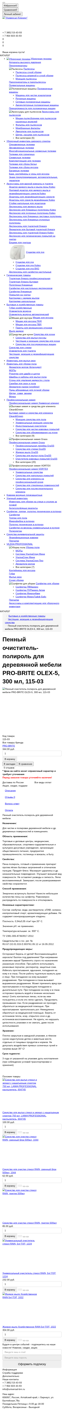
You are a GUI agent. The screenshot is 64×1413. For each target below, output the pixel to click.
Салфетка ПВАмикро (27, 587)
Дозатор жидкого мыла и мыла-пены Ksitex (32, 187)
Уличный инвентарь (17, 498)
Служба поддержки (12, 1373)
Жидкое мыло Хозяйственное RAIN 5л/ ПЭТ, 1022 (29, 1326)
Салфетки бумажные (20, 291)
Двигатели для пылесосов (29, 131)
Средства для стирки (20, 347)
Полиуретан (15, 531)
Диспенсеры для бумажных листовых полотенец (35, 216)
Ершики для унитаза (20, 242)
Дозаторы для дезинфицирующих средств (31, 196)
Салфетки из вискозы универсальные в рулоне (34, 527)
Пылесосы (29, 68)
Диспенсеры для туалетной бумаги (28, 226)
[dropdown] (3, 2)
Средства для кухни (44, 334)
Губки (12, 573)
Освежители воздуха (20, 311)
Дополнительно (10, 1376)
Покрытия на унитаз (20, 294)
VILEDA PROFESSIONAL (20, 544)
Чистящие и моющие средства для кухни (38, 341)
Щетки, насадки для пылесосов (32, 134)
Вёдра (12, 396)
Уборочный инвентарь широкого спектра (28, 141)
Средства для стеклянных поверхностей (37, 485)
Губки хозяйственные (20, 307)
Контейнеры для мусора (22, 570)
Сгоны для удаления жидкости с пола (29, 380)
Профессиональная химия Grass (27, 442)
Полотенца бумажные (21, 285)
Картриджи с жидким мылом (24, 298)
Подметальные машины (22, 85)
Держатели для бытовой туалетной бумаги (32, 229)
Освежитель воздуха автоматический (29, 314)
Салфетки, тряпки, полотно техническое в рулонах (34, 511)
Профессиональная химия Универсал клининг (34, 403)
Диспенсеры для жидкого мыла (26, 206)
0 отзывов (9, 767)
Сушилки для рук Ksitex (28, 265)
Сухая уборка (16, 580)
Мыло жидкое (16, 331)
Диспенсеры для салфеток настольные (30, 272)
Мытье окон (15, 577)
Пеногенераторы (18, 65)
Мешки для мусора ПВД (28, 324)
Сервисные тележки (20, 157)
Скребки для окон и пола (22, 383)
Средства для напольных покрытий (35, 475)
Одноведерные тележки (22, 144)
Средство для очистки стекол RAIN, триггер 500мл (29, 1223)
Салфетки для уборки (47, 583)
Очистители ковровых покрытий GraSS (36, 458)
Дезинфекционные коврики (23, 537)
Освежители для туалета (22, 350)
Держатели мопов (25, 563)
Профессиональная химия (21, 399)
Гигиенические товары (19, 275)
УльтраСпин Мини (25, 557)
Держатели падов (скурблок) (24, 386)
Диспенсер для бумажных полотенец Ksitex (32, 209)
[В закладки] (24, 1132)
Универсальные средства (29, 472)
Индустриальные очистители (31, 426)
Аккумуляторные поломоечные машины (37, 105)
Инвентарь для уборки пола (22, 364)
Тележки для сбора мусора (23, 167)
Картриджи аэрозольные (22, 301)
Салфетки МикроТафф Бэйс (31, 596)
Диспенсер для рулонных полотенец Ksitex (32, 213)
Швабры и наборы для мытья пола (28, 377)
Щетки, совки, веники (20, 393)
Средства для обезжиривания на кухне (37, 432)
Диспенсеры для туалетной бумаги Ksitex (31, 232)
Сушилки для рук (35, 252)
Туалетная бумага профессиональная (29, 278)
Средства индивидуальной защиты (25, 534)
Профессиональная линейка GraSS (35, 445)
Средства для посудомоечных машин (36, 344)
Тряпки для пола (18, 518)
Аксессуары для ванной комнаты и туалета (30, 183)
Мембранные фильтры (28, 128)
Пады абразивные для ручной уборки (29, 390)
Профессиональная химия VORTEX (28, 469)
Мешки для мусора (43, 317)
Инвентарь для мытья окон (21, 360)
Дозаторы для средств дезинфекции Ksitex (32, 200)
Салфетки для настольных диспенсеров (30, 288)
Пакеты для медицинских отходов (34, 327)
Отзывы (10, 797)
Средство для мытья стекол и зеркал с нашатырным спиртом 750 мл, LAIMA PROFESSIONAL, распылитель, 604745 (30, 1115)
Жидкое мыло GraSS (27, 452)
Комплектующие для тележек (25, 160)
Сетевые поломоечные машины (33, 101)
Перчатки (14, 540)
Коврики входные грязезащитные (24, 495)
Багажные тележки (19, 170)
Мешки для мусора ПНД (29, 321)
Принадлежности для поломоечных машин (32, 108)
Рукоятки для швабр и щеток (24, 373)
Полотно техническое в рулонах (26, 524)
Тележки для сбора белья (23, 164)
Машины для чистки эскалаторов (33, 95)
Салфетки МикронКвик (28, 593)
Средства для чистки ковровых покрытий (37, 429)
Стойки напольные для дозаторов (27, 203)
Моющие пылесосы (26, 78)
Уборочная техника (41, 58)
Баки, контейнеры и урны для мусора (29, 174)
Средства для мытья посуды (31, 337)
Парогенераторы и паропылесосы (27, 82)
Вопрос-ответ (12, 803)
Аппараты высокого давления (25, 62)
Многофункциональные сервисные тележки (32, 151)
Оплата (9, 810)
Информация (9, 1369)
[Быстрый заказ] (20, 1132)
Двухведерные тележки (21, 147)
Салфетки (14, 514)
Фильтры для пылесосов (29, 125)
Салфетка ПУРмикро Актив (30, 590)
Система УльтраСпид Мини (30, 554)
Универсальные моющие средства (34, 422)
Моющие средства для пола (31, 419)
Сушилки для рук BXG (27, 268)
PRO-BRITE (8, 745)
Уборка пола (33, 547)
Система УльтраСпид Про (29, 560)
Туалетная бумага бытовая (23, 281)
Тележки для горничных (22, 154)
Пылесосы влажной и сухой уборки (34, 75)
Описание (10, 790)
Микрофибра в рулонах (21, 521)
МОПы (12, 370)
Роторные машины (26, 98)
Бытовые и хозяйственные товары (25, 304)
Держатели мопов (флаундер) (25, 367)
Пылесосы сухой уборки (29, 72)
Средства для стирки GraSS (31, 449)
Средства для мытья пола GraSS (33, 455)
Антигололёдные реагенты (23, 508)
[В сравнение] (27, 1132)
